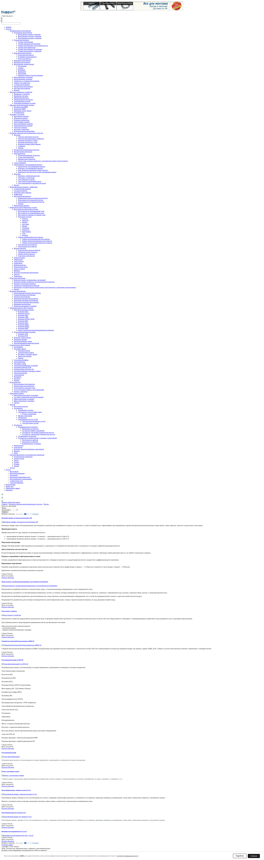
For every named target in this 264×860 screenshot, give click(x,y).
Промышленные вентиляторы (20, 31)
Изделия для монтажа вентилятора (26, 272)
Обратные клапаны (21, 118)
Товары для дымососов (22, 83)
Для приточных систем (30, 423)
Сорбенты (21, 146)
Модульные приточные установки (26, 395)
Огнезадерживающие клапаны (24, 332)
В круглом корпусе (24, 59)
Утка (24, 233)
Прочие (16, 90)
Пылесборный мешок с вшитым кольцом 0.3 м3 (16, 790)
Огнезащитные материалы (23, 457)
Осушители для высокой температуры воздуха (38, 434)
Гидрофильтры (19, 112)
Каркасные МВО (20, 109)
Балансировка (10, 484)
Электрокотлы (19, 375)
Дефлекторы (18, 259)
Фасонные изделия (24, 217)
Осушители (18, 425)
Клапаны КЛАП (24, 313)
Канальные (22, 72)
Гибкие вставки (19, 258)
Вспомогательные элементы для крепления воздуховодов (34, 282)
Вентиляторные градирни (23, 79)
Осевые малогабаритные (26, 47)
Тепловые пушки (20, 364)
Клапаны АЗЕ (23, 334)
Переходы (25, 230)
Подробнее (240, 856)
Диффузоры (18, 194)
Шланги (17, 451)
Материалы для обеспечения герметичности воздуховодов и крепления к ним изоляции (45, 287)
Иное (16, 453)
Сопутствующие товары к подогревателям (29, 390)
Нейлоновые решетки (21, 205)
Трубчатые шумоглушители (27, 252)
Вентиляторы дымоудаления (24, 64)
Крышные (21, 70)
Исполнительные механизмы (24, 131)
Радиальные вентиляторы (23, 32)
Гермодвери (18, 263)
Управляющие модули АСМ (28, 419)
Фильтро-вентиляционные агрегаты (26, 150)
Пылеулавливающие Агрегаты (29, 155)
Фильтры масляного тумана (28, 140)
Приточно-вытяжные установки (25, 306)
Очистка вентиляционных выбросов (31, 138)
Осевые (20, 68)
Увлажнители (18, 445)
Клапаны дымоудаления (22, 338)
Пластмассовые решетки (22, 192)
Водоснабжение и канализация (21, 479)
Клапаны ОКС (23, 323)
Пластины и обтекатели (26, 256)
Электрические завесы (26, 352)
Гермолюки (18, 276)
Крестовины (26, 231)
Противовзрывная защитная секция (26, 343)
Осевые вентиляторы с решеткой (29, 51)
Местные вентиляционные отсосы (22, 105)
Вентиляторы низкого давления (29, 34)
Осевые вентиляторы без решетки (30, 49)
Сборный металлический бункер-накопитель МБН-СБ (18, 641)
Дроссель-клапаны (20, 127)
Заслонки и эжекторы (21, 129)
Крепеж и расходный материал (25, 284)
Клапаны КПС (23, 321)
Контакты (9, 490)
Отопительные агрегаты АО (24, 369)
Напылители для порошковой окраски (31, 166)
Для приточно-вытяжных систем (33, 421)
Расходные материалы (17, 278)
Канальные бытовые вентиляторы (26, 300)
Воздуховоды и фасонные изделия (26, 209)
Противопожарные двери (23, 341)
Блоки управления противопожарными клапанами (36, 330)
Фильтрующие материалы (23, 152)
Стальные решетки (20, 191)
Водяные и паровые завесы (27, 354)
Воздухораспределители (22, 196)
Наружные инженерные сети (20, 477)
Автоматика (18, 408)
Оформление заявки (13, 488)
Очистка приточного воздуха (28, 137)
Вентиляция (14, 471)
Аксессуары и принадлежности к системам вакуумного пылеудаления (43, 161)
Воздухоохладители (21, 406)
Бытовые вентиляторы (18, 291)
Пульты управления (29, 414)
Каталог (8, 29)
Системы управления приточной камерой (28, 397)
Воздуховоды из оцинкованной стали (31, 211)
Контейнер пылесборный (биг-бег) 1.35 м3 (14, 831)
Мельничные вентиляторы (23, 86)
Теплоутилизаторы (20, 373)
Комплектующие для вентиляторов (30, 75)
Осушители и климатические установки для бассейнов (37, 438)
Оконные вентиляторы (22, 297)
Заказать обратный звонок (11, 502)
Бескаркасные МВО (21, 107)
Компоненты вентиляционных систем (23, 207)
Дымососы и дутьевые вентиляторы (26, 81)
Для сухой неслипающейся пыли (29, 181)
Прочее (16, 185)
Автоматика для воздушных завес (30, 412)
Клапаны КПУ (23, 311)
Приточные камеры (17, 393)
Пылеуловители (19, 153)
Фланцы (25, 235)
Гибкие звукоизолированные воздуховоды (37, 241)
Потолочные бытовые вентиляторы (26, 302)
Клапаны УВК (23, 317)
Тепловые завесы (20, 349)
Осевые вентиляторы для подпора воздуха (33, 45)
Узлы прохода (19, 261)
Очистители (18, 447)
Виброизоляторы (20, 265)
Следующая (35, 514)
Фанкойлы (17, 377)
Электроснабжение (16, 483)
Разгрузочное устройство (9, 611)
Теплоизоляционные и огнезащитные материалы (27, 455)
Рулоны (16, 464)
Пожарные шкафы (20, 339)
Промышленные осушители (28, 427)
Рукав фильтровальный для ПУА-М (12, 660)
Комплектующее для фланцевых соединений (30, 280)
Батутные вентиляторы (22, 88)
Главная (8, 27)
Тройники (25, 228)
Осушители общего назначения (33, 430)
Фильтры (17, 135)
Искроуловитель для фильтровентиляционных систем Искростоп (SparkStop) (25, 581)
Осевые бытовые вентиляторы (24, 295)
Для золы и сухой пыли (26, 178)
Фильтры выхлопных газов (27, 142)
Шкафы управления (25, 416)
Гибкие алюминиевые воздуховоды (30, 237)
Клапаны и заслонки (17, 114)
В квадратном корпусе (26, 55)
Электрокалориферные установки (26, 365)
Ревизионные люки (21, 267)
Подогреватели (15, 382)
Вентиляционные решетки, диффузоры (23, 187)
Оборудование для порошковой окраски (28, 165)
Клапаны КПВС (23, 326)
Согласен (253, 856)
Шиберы (17, 271)
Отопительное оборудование (20, 345)
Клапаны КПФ (23, 324)
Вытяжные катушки (21, 96)
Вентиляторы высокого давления (29, 38)
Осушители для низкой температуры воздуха (38, 432)
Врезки (24, 226)
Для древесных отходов (26, 179)
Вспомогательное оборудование (29, 144)
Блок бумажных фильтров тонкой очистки (33, 170)
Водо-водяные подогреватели (24, 384)
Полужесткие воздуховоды (27, 245)
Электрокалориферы (21, 360)
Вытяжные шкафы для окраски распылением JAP (17, 518)
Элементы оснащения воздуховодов (26, 285)
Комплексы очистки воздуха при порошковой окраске (37, 172)
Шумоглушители (20, 248)
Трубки (16, 462)
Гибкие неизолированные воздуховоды (36, 239)
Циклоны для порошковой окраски (30, 168)
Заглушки (25, 224)
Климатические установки (31, 444)
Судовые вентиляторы (22, 85)
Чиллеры (17, 378)
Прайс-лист (10, 486)
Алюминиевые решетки (22, 189)
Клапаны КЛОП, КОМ (26, 319)
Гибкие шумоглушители (26, 254)
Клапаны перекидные (21, 120)
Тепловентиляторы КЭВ (22, 367)
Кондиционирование (17, 473)
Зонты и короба (19, 269)
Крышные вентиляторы (22, 60)
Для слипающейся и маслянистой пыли (32, 183)
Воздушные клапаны (21, 116)
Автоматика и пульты (25, 410)
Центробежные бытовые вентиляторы (27, 293)
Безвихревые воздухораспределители (31, 202)
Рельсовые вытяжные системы (24, 103)
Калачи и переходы (20, 391)
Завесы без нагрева (24, 356)
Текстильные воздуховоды (27, 246)
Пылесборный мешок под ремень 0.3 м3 (14, 812)
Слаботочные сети (16, 481)
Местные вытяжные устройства (21, 92)
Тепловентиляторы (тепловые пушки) (27, 371)
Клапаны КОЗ (23, 336)
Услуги (12, 468)
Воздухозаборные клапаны (23, 124)
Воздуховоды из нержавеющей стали (31, 213)
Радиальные (22, 66)
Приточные (22, 73)
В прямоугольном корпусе (27, 57)
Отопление (14, 475)
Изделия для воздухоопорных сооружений (29, 449)
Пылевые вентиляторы (22, 62)
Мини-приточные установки (24, 399)
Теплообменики (19, 362)
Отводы (25, 218)
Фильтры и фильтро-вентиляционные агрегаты (26, 133)
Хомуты (17, 274)
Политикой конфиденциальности (127, 856)
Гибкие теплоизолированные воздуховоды (37, 243)
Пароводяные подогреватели (24, 386)
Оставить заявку (7, 845)
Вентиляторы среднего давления (29, 36)
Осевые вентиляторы (21, 40)
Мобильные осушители (30, 429)
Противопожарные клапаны (24, 310)
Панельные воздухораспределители (30, 200)
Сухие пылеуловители (26, 157)
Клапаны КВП (23, 328)
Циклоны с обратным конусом (29, 176)
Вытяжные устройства (22, 94)
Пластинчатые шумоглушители (29, 250)
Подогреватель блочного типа (24, 388)
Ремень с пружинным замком (10, 771)
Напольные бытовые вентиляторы (26, 298)
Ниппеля (25, 220)
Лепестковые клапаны (22, 122)
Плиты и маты (19, 458)
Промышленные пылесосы (23, 99)
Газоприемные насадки (22, 101)
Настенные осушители (30, 440)
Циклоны (17, 174)
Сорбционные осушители (27, 436)
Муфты (24, 222)
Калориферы (18, 347)
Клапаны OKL (23, 315)
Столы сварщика (20, 163)
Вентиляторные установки (23, 77)
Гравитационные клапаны (23, 125)
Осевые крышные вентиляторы (29, 44)
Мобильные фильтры (21, 98)
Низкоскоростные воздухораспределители (33, 198)
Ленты (16, 460)
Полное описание (8, 578)
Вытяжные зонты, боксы (22, 111)
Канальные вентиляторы (22, 53)
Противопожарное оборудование (21, 308)
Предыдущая (19, 514)
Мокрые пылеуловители (26, 159)
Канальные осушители (30, 442)
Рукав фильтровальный (9, 752)
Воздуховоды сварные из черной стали (31, 215)
